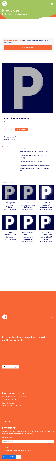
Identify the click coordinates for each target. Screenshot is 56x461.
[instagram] (6, 421)
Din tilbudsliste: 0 (28, 47)
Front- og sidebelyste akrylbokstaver (46, 204)
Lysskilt (12, 139)
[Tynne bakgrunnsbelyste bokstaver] (28, 186)
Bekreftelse (6, 447)
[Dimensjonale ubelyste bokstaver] (9, 186)
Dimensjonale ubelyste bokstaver (10, 204)
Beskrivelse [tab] (5, 147)
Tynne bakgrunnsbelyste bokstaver (28, 204)
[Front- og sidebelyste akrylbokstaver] (46, 186)
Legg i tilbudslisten (21, 129)
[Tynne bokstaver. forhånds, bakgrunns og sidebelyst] (28, 216)
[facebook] (3, 421)
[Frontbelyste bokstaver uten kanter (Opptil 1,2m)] (46, 216)
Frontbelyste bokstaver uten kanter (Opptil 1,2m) (46, 235)
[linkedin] (9, 421)
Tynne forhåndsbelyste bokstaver (10, 234)
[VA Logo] (4, 2)
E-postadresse (7, 437)
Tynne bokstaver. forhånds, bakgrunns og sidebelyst (27, 235)
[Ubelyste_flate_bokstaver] (28, 88)
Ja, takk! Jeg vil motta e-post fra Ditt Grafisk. (17, 450)
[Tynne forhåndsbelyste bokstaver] (9, 216)
